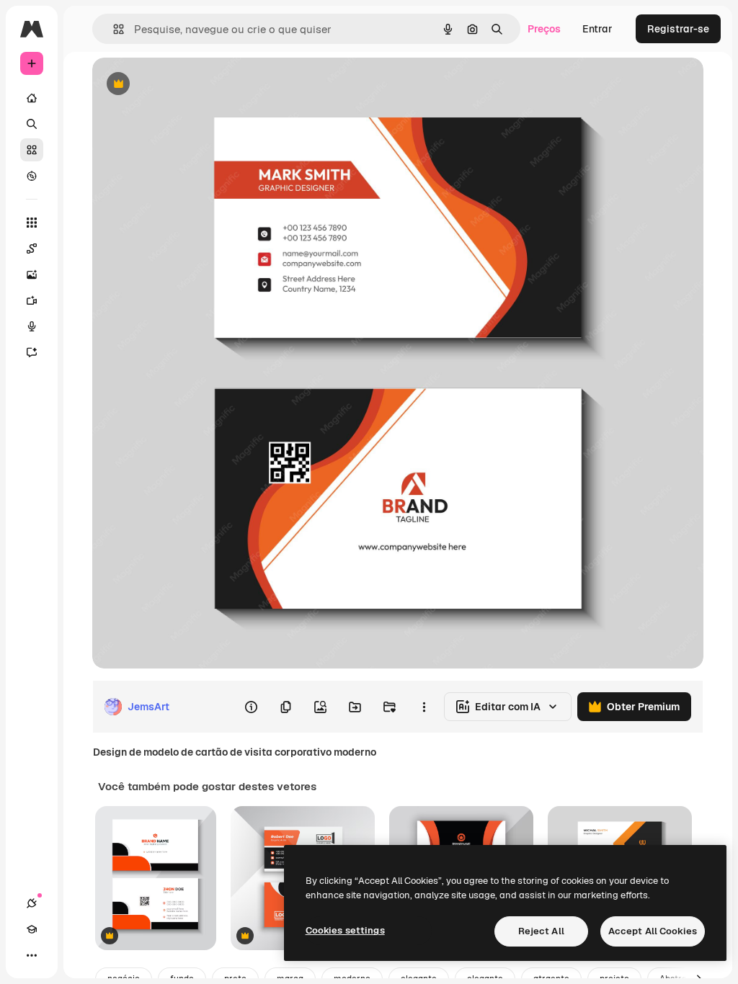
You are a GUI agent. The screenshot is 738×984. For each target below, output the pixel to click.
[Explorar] (31, 175)
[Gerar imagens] (31, 274)
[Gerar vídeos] (31, 300)
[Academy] (31, 929)
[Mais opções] (423, 706)
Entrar (597, 28)
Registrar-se (678, 28)
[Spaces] (31, 248)
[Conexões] (31, 903)
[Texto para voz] (31, 326)
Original (184, 84)
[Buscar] (31, 123)
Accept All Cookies (652, 931)
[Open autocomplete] (113, 29)
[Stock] (31, 149)
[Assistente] (31, 352)
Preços (544, 28)
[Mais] (31, 955)
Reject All (541, 931)
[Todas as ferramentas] (31, 222)
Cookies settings (345, 930)
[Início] (31, 97)
